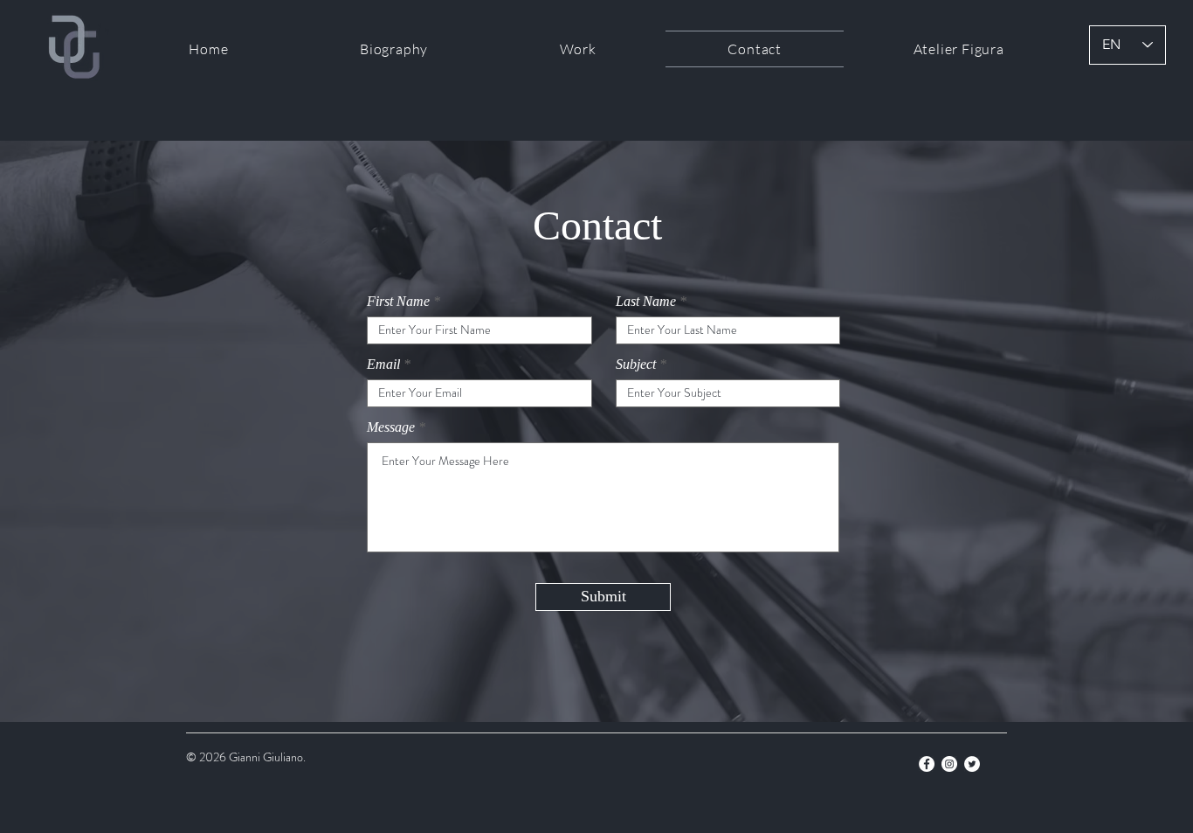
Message (391, 427)
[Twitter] (972, 764)
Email (383, 364)
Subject (636, 364)
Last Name (646, 302)
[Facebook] (926, 764)
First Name (398, 302)
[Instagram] (949, 764)
